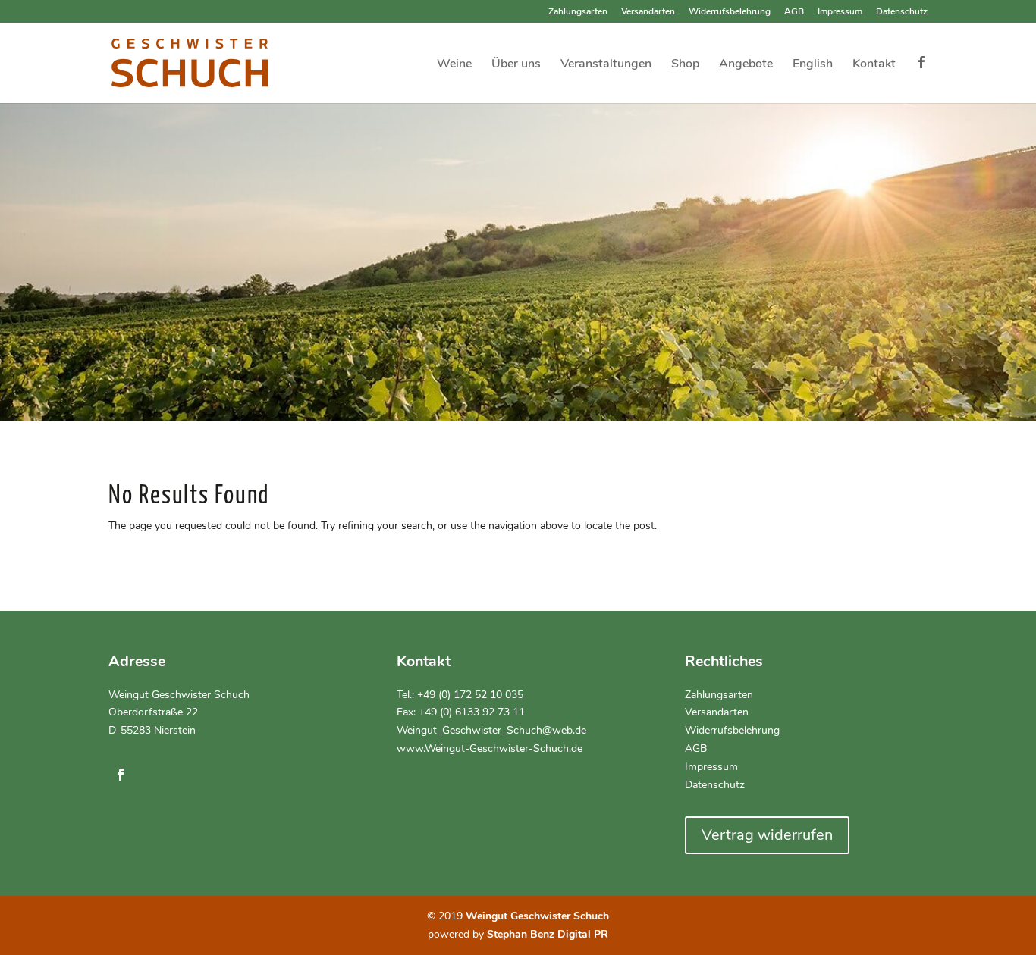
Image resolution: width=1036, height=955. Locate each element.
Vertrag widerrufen (767, 835)
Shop (685, 65)
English (813, 65)
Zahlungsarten (577, 12)
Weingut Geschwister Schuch (179, 694)
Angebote (746, 65)
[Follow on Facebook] (120, 774)
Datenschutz (902, 12)
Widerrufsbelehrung (730, 12)
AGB (794, 12)
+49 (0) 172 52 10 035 (470, 694)
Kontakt (874, 65)
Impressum (840, 12)
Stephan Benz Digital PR (547, 934)
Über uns (516, 65)
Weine (454, 65)
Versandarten (648, 12)
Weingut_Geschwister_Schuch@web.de (491, 730)
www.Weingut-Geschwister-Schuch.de (489, 748)
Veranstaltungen (605, 65)
